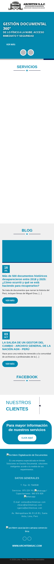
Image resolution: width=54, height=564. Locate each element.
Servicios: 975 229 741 (23, 490)
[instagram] (29, 539)
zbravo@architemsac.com (29, 505)
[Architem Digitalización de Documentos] (27, 5)
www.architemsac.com (27, 545)
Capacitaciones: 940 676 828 (29, 493)
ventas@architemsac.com (33, 502)
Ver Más (10, 300)
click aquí (27, 438)
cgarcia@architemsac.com (29, 508)
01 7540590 (33, 485)
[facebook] (25, 539)
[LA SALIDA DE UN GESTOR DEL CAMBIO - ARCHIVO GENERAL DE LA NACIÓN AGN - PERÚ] (27, 318)
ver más (10, 44)
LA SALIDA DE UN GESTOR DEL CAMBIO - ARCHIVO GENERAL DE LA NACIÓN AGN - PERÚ (26, 346)
